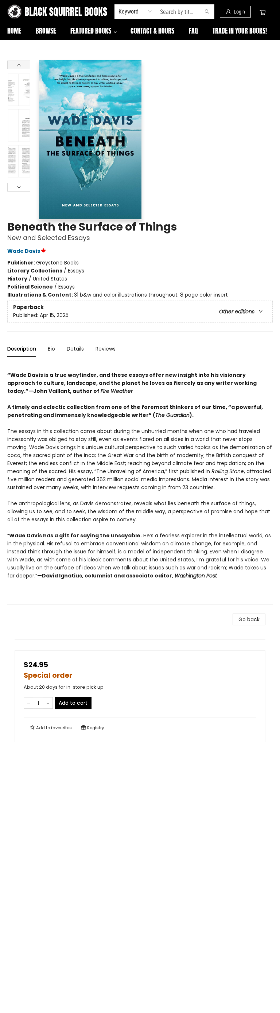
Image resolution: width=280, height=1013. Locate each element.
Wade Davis (23, 251)
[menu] (140, 31)
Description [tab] (21, 348)
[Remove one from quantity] (28, 703)
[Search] (207, 11)
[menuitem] (14, 31)
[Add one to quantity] (47, 703)
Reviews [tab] (106, 348)
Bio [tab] (51, 348)
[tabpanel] (140, 484)
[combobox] (135, 11)
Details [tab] (75, 348)
